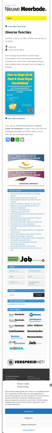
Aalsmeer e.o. (14, 271)
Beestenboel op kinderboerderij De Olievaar (25, 218)
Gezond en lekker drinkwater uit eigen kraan (25, 204)
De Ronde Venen (34, 271)
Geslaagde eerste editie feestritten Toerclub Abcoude (25, 227)
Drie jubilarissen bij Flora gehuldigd (22, 224)
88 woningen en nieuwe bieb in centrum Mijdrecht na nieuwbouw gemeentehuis (27, 239)
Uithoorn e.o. (14, 282)
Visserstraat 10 (10, 378)
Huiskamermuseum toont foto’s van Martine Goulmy (25, 195)
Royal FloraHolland (15, 50)
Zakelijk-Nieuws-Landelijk (34, 283)
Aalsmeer (30, 376)
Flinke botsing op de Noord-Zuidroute (23, 198)
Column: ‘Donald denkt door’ (20, 210)
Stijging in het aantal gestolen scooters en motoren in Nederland (24, 207)
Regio (11, 276)
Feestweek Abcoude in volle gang (21, 236)
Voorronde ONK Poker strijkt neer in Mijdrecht (26, 222)
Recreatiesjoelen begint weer (20, 220)
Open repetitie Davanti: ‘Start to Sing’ (22, 246)
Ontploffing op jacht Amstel (19, 212)
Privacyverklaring (28, 430)
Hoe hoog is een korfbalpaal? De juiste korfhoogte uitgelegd (23, 243)
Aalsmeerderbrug (33, 378)
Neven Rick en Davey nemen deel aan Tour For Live (26, 249)
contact (40, 131)
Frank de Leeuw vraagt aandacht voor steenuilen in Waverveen (27, 231)
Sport (30, 276)
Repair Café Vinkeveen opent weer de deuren (25, 234)
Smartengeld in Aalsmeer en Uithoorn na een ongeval (25, 201)
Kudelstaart (31, 380)
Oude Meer (41, 380)
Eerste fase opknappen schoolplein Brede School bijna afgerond (27, 215)
